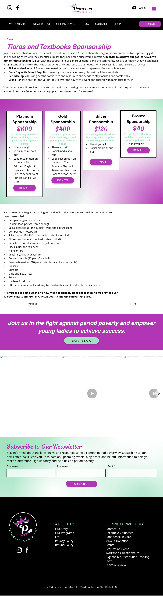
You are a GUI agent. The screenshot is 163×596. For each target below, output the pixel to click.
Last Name (62, 466)
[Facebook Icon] (27, 550)
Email (110, 466)
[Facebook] (17, 8)
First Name (12, 466)
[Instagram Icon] (19, 550)
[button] (154, 8)
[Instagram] (10, 8)
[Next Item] (159, 393)
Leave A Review (116, 565)
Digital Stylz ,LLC (108, 587)
